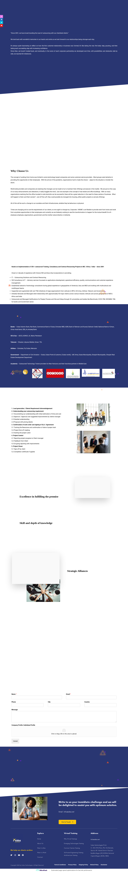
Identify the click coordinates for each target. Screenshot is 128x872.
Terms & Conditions (60, 864)
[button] (13, 374)
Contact (40, 857)
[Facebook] (75, 2)
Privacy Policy (72, 864)
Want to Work (41, 852)
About (42, 7)
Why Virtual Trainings (70, 839)
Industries (74, 7)
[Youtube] (81, 2)
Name (14, 694)
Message (15, 710)
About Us (40, 843)
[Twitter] (78, 2)
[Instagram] (84, 2)
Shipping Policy (83, 864)
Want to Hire (41, 848)
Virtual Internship (102, 7)
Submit (15, 741)
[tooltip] (1, 16)
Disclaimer (104, 864)
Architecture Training (70, 855)
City (49, 702)
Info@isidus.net (95, 839)
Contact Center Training (72, 848)
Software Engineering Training (73, 852)
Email (68, 694)
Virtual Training (87, 7)
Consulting (63, 7)
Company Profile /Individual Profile (23, 725)
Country (87, 702)
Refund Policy (94, 864)
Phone (14, 702)
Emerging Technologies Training (74, 843)
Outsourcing (51, 7)
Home (36, 7)
